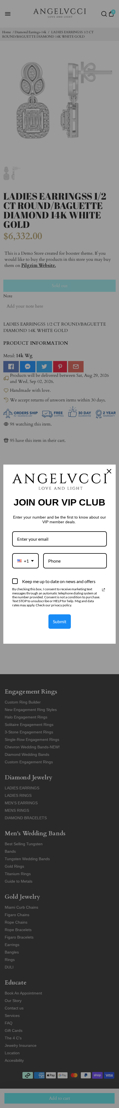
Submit (59, 621)
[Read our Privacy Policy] (103, 589)
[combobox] (25, 560)
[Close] (109, 471)
